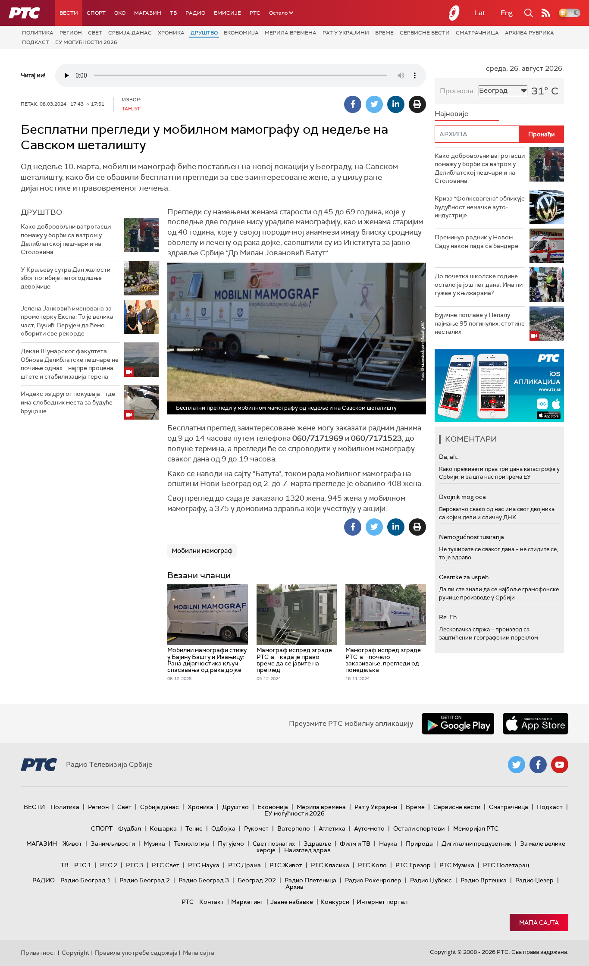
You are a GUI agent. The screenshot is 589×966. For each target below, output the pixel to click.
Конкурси (334, 902)
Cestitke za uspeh (464, 577)
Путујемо (231, 843)
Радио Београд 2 (144, 880)
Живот (72, 843)
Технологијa (191, 843)
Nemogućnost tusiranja (471, 537)
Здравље (317, 843)
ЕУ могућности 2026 (86, 42)
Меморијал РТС (475, 828)
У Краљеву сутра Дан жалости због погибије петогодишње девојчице (65, 278)
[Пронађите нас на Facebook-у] (538, 764)
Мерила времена (290, 32)
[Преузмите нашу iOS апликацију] (535, 723)
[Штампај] (417, 104)
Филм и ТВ (355, 843)
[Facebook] (352, 104)
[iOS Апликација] (499, 385)
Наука (388, 843)
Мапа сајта (539, 922)
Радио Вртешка (484, 880)
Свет (95, 32)
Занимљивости (113, 843)
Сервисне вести (425, 32)
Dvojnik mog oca (462, 497)
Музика (154, 843)
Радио (195, 12)
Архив (294, 887)
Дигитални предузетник (476, 843)
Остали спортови (419, 828)
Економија (241, 32)
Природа (419, 843)
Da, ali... (449, 457)
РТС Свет (165, 865)
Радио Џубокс (431, 880)
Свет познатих (274, 843)
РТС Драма (244, 865)
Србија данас (130, 32)
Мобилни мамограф (202, 550)
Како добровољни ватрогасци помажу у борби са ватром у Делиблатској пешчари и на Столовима (66, 239)
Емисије (227, 12)
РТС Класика (330, 865)
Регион (71, 32)
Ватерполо (293, 828)
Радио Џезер (534, 880)
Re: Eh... (450, 617)
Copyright (75, 953)
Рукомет (256, 828)
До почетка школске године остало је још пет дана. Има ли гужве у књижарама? (479, 284)
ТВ (173, 12)
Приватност (38, 953)
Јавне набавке (291, 902)
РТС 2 (108, 865)
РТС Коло (372, 865)
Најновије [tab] (451, 113)
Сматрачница (477, 32)
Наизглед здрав (307, 850)
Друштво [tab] (41, 212)
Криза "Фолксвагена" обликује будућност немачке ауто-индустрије (480, 206)
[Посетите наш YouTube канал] (559, 764)
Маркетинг (247, 902)
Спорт (96, 12)
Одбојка (223, 828)
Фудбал (129, 828)
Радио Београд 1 (85, 880)
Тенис (194, 828)
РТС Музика (456, 865)
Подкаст (35, 42)
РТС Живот (285, 865)
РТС (255, 12)
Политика (37, 32)
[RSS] (546, 13)
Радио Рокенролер (373, 880)
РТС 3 (134, 865)
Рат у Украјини (346, 32)
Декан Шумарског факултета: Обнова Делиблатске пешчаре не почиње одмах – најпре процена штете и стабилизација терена (70, 363)
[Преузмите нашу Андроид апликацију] (458, 723)
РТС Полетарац (506, 865)
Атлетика (332, 828)
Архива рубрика (529, 32)
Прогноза (456, 90)
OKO (119, 12)
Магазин (147, 12)
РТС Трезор (413, 865)
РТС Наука (203, 865)
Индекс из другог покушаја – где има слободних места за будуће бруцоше (68, 402)
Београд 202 (257, 880)
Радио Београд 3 (204, 880)
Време (384, 32)
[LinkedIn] (395, 104)
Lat (480, 12)
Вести (69, 12)
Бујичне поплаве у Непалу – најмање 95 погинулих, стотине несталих (480, 323)
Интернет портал (382, 902)
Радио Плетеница (310, 880)
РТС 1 (82, 865)
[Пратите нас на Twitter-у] (516, 764)
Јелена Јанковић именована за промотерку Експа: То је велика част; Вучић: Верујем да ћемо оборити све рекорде (67, 321)
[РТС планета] (454, 13)
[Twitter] (374, 104)
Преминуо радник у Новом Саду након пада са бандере (476, 241)
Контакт (211, 902)
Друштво (204, 32)
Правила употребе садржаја (136, 953)
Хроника (171, 32)
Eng (507, 12)
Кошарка (163, 828)
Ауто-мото (369, 828)
